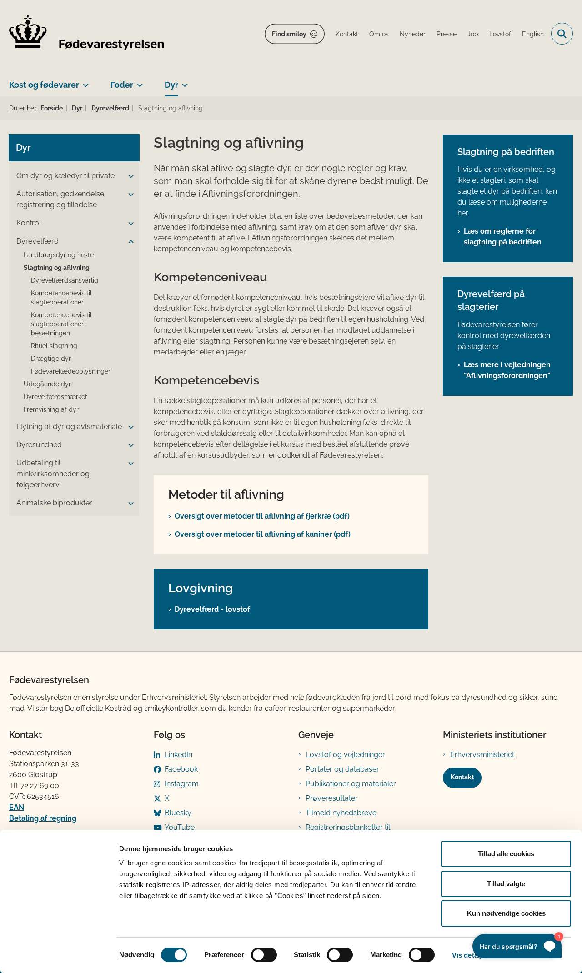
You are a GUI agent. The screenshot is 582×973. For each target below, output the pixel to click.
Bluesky (178, 812)
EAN (16, 807)
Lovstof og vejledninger (345, 754)
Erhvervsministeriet (482, 754)
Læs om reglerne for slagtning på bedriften (503, 236)
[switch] (264, 955)
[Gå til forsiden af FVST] (86, 34)
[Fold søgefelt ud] (562, 34)
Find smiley (289, 34)
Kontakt (462, 777)
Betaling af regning (42, 818)
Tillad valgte (506, 884)
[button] (129, 176)
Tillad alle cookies (506, 854)
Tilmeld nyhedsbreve (341, 812)
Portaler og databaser (342, 769)
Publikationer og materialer (351, 783)
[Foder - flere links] (138, 81)
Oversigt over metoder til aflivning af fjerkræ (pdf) (262, 516)
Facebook (181, 769)
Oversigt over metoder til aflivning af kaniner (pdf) (263, 534)
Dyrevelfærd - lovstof (212, 609)
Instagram (182, 783)
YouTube (180, 827)
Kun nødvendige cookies (506, 913)
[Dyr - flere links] (183, 81)
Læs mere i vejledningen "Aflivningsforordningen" (507, 370)
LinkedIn (178, 754)
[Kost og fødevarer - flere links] (84, 81)
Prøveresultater (332, 798)
